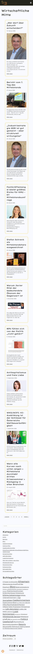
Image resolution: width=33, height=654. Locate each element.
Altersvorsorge (8, 584)
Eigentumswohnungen (15, 591)
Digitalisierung (25, 589)
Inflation (5, 607)
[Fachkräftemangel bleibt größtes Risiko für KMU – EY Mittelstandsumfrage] (16, 211)
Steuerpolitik (7, 626)
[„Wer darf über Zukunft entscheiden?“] (16, 46)
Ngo (11, 619)
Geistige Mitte (6, 546)
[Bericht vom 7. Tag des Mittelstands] (16, 100)
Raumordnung (19, 622)
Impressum (12, 650)
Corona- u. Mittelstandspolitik (9, 589)
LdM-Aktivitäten (7, 556)
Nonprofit (15, 619)
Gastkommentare (7, 543)
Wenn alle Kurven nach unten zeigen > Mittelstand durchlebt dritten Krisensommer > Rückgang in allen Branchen (16, 474)
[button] (3, 651)
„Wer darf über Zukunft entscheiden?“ (15, 25)
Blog (4, 541)
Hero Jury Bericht (24, 602)
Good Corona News (9, 602)
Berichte (5, 539)
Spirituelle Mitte (7, 569)
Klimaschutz (25, 607)
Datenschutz (20, 650)
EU (17, 597)
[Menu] (31, 3)
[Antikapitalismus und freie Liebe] (16, 385)
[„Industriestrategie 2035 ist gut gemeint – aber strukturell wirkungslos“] (16, 154)
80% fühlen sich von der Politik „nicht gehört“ (15, 331)
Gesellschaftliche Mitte (9, 548)
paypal (18, 619)
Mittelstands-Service (8, 562)
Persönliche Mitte (7, 564)
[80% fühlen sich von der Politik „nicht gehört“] (16, 345)
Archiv (4, 537)
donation (5, 591)
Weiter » (26, 516)
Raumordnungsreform (10, 624)
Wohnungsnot (25, 626)
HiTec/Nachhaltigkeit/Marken (14, 605)
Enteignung (20, 593)
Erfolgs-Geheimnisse (11, 595)
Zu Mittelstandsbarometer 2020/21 (12, 628)
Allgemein (5, 535)
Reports (22, 624)
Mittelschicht (17, 614)
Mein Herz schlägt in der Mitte (11, 560)
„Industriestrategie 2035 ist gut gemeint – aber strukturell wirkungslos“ (16, 130)
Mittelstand (24, 614)
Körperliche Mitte (7, 554)
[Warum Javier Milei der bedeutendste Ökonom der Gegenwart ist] (16, 305)
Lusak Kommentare (8, 558)
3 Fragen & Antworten (10, 582)
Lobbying (10, 611)
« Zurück (7, 516)
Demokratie (19, 589)
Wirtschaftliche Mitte (8, 571)
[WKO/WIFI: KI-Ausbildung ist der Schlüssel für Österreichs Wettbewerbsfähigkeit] (16, 437)
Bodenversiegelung (22, 587)
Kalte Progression (15, 607)
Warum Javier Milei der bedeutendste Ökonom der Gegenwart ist (15, 290)
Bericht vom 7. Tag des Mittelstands (15, 85)
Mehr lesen (10, 73)
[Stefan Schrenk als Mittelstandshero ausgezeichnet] (16, 259)
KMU (4, 609)
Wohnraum (16, 626)
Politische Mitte (7, 567)
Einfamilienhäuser (9, 593)
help (18, 602)
